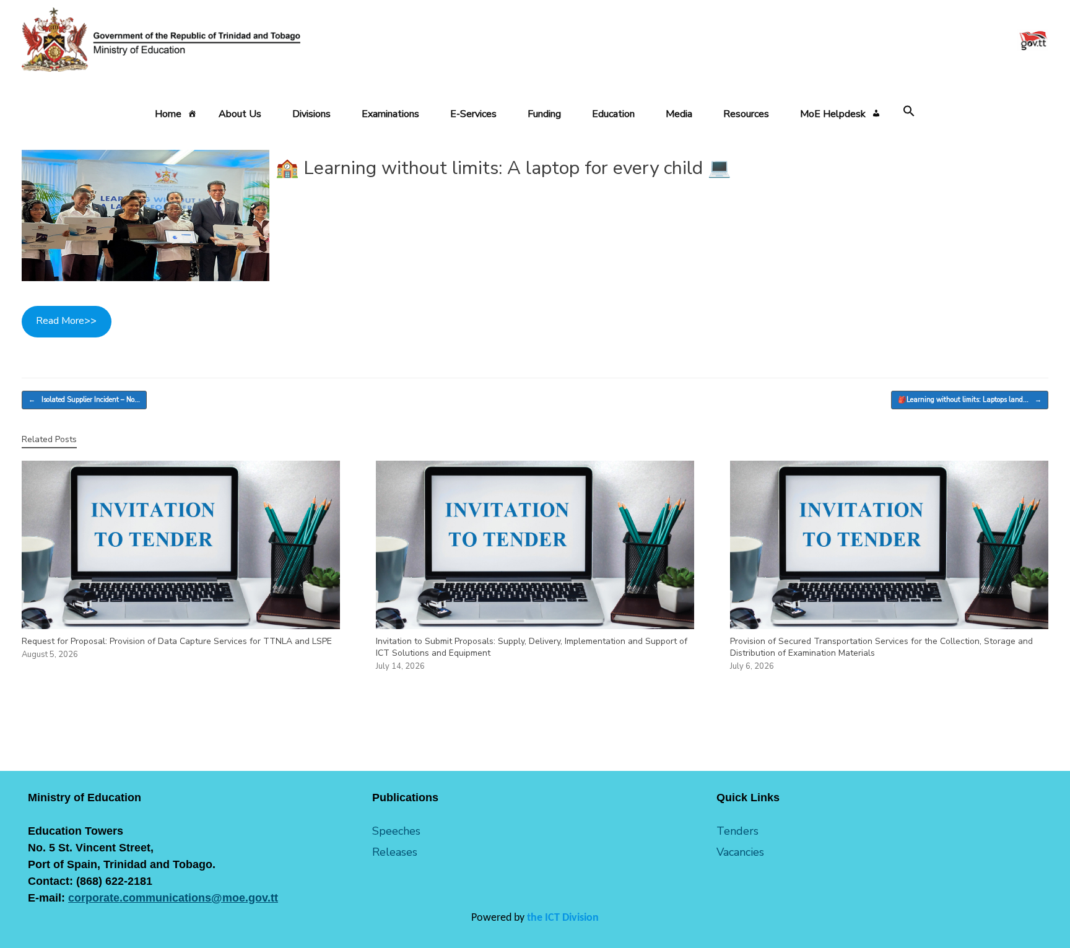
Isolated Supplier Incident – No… (84, 399)
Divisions (311, 114)
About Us (240, 114)
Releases (394, 852)
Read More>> (66, 321)
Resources (746, 114)
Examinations (390, 114)
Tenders (737, 831)
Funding (544, 114)
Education (613, 114)
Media (679, 114)
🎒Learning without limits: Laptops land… (970, 399)
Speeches (396, 831)
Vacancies (740, 852)
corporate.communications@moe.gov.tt (173, 898)
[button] (909, 111)
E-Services (473, 114)
